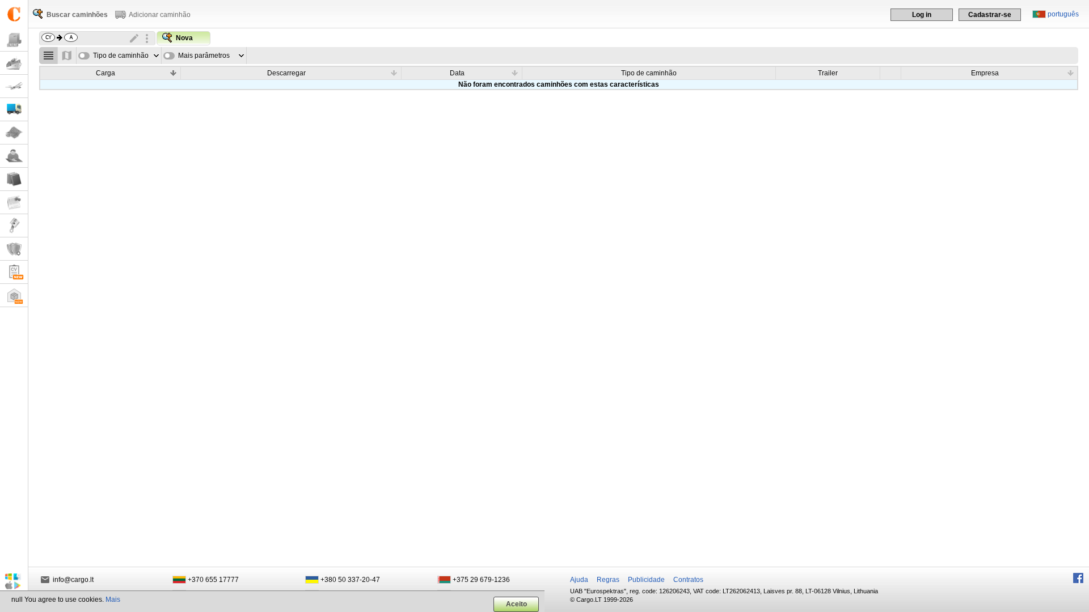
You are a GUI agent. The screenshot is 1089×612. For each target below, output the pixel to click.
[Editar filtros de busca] (134, 38)
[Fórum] (14, 156)
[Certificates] (14, 249)
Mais (112, 600)
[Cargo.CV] (14, 272)
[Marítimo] (14, 63)
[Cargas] (14, 40)
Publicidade (646, 580)
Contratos (688, 580)
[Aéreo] (14, 86)
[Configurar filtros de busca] (147, 38)
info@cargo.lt (73, 580)
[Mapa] (14, 132)
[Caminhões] (14, 109)
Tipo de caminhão (121, 56)
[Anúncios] (14, 202)
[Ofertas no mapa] (67, 55)
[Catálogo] (14, 179)
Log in (921, 15)
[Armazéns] (14, 295)
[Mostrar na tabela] (48, 55)
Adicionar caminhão (160, 15)
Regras (608, 580)
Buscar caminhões (77, 15)
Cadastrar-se (989, 15)
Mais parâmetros (204, 56)
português (1063, 14)
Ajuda (579, 580)
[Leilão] (14, 225)
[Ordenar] (173, 72)
